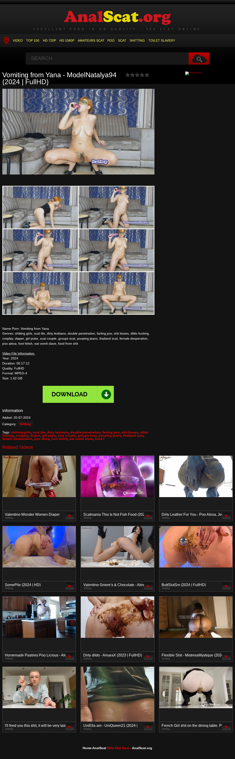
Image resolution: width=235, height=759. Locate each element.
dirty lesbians (58, 432)
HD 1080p (66, 40)
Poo (111, 40)
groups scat (87, 435)
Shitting (137, 40)
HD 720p (49, 40)
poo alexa (42, 439)
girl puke (49, 435)
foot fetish (59, 439)
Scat (122, 40)
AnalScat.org (142, 748)
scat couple (67, 435)
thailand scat (133, 435)
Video (18, 40)
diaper (35, 435)
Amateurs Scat (91, 40)
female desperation (17, 439)
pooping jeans (109, 435)
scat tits (39, 432)
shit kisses (129, 432)
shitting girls (21, 432)
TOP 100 (32, 40)
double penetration (85, 432)
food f (99, 439)
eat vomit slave (81, 439)
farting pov (111, 432)
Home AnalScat (94, 748)
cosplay (22, 435)
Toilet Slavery (161, 40)
